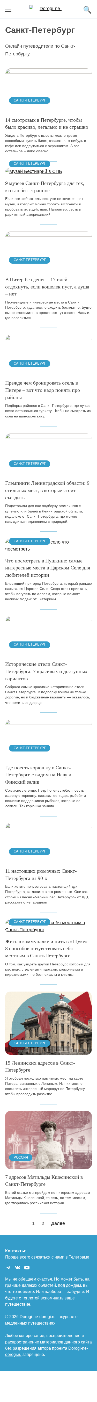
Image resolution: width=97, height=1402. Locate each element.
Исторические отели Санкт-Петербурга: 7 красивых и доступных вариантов (46, 671)
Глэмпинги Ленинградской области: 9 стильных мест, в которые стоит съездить (47, 490)
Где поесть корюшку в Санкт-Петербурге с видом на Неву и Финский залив (38, 775)
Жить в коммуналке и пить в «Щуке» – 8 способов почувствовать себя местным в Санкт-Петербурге (48, 948)
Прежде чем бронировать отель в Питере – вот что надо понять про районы (42, 390)
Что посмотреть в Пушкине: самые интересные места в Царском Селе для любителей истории (47, 568)
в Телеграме (77, 1257)
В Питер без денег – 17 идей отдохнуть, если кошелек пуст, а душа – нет (47, 287)
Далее (58, 1223)
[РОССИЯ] (48, 1165)
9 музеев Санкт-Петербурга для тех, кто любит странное (44, 186)
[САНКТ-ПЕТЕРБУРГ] (48, 108)
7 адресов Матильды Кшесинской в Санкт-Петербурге (44, 1180)
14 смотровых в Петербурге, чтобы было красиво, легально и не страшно (46, 123)
